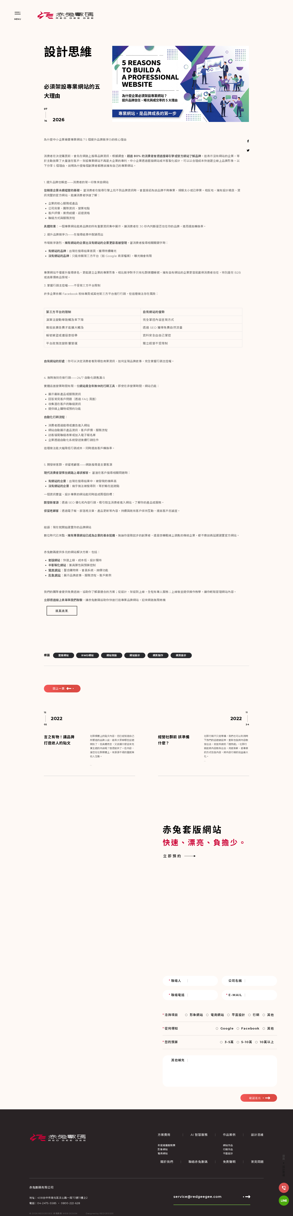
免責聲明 (229, 1162)
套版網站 (63, 655)
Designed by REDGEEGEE (100, 1214)
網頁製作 (158, 655)
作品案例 (229, 1135)
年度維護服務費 (166, 1145)
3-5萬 (229, 1042)
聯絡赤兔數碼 (198, 1162)
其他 (270, 1015)
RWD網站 (87, 655)
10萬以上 (267, 1042)
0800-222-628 (70, 1203)
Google (227, 1028)
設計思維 (283, 1171)
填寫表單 (61, 610)
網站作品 (228, 1145)
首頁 (283, 1157)
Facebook (250, 1028)
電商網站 (217, 1015)
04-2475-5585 (47, 1203)
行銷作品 (228, 1149)
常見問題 (257, 1162)
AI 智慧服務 (199, 1135)
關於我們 (166, 1162)
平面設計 (238, 1015)
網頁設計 (181, 655)
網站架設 (111, 655)
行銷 (256, 1015)
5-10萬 (246, 1042)
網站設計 (135, 655)
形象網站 (196, 1015)
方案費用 (164, 1135)
